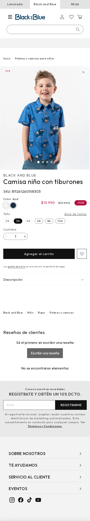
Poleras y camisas (62, 312)
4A (29, 221)
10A (60, 221)
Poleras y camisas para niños (34, 58)
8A (49, 221)
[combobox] (45, 29)
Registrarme (71, 405)
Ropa (41, 312)
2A (9, 221)
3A (18, 221)
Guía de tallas (75, 214)
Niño (30, 312)
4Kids (75, 4)
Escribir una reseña (45, 353)
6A (39, 221)
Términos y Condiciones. (45, 426)
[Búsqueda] (77, 29)
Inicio (6, 58)
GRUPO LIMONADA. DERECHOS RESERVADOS (46, 517)
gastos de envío (16, 266)
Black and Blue (45, 4)
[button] (10, 17)
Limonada (15, 4)
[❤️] (82, 254)
